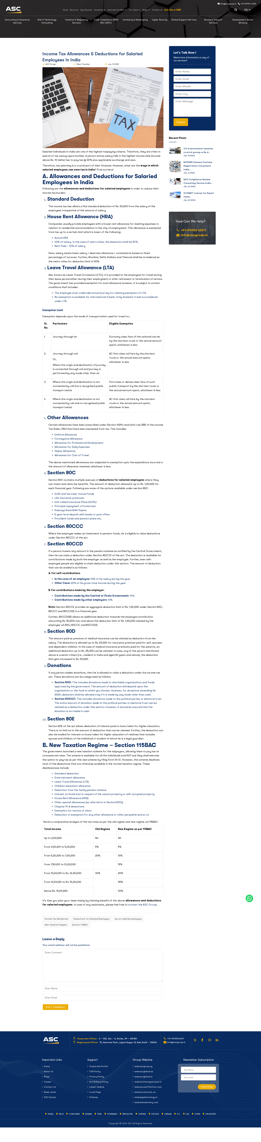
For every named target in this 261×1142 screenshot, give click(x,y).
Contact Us (157, 10)
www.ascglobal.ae (144, 1071)
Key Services (86, 10)
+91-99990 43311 (248, 4)
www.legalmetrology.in (146, 1097)
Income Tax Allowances (56, 919)
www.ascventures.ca (145, 1092)
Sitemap (93, 1097)
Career (47, 1082)
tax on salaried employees (128, 919)
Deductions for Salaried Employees (91, 919)
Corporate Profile (98, 1066)
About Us (74, 10)
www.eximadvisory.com (146, 1102)
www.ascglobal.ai (143, 1076)
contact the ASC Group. (142, 904)
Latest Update (96, 1087)
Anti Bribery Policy (98, 1082)
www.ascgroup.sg (143, 1066)
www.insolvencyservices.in (148, 1082)
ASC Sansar (50, 1097)
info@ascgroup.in (228, 4)
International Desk (115, 10)
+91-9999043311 (175, 1038)
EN (250, 9)
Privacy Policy (96, 1076)
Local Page (95, 1092)
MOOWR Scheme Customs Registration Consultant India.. (198, 166)
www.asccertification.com (148, 1087)
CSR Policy (95, 1071)
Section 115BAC (80, 925)
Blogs (145, 10)
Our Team (133, 10)
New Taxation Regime (56, 925)
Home (65, 10)
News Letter (50, 1092)
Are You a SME (172, 9)
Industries (98, 10)
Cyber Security (159, 19)
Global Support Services (184, 19)
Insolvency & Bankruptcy (135, 19)
